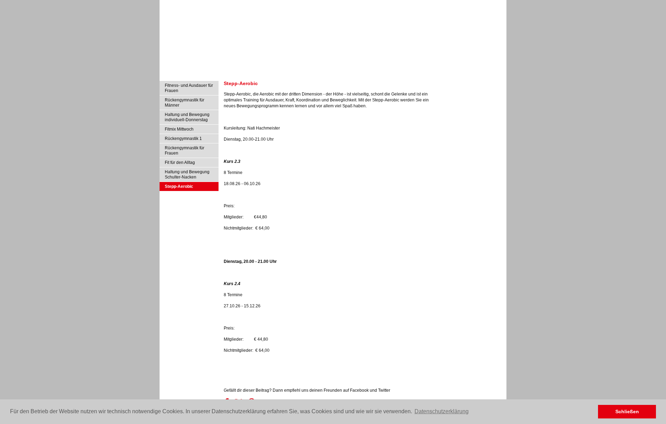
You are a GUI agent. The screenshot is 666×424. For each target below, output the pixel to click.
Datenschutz (489, 4)
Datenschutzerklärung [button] (442, 411)
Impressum (462, 4)
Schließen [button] (627, 411)
